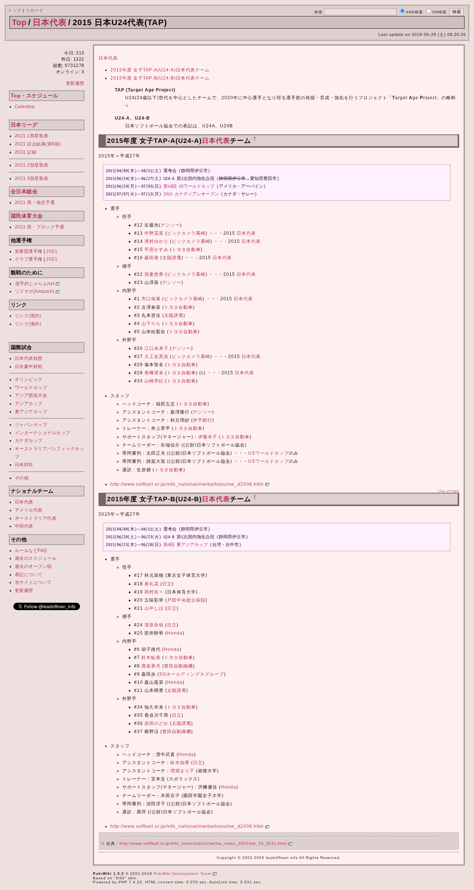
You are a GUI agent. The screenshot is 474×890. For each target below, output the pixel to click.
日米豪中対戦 (29, 366)
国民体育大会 (27, 216)
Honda (175, 633)
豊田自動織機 (178, 666)
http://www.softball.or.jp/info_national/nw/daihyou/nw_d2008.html (187, 484)
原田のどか (156, 723)
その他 (22, 478)
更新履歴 (75, 83)
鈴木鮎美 (151, 657)
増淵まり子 (182, 770)
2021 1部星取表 (32, 135)
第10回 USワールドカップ (188, 186)
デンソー (170, 225)
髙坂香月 (151, 666)
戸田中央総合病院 (186, 600)
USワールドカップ (268, 453)
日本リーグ (24, 125)
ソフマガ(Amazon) (35, 291)
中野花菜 (154, 233)
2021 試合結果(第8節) (38, 144)
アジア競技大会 (31, 395)
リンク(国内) (28, 315)
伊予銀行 (202, 420)
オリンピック (29, 379)
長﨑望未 (154, 372)
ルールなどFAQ (31, 550)
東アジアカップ (31, 411)
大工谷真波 (156, 356)
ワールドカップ (31, 387)
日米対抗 (24, 464)
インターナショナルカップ (42, 432)
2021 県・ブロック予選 (39, 227)
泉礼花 (151, 583)
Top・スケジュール (35, 95)
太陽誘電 (171, 257)
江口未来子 (156, 348)
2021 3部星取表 (32, 178)
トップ (14, 10)
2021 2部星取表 (32, 165)
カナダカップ (29, 440)
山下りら (151, 323)
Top (19, 22)
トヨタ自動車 (186, 249)
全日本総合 (24, 191)
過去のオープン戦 (33, 566)
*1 (126, 106)
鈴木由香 (180, 762)
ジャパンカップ (31, 424)
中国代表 (24, 526)
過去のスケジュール (36, 558)
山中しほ (154, 608)
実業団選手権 (29, 251)
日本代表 (50, 22)
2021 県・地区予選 (35, 202)
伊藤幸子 (207, 436)
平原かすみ (156, 249)
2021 (51, 251)
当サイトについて (33, 582)
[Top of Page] (448, 491)
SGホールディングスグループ (191, 674)
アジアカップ (29, 403)
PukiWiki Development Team (183, 873)
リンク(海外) (28, 324)
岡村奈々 (154, 592)
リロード (35, 10)
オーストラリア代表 (36, 518)
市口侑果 (151, 298)
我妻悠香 (154, 274)
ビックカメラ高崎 (186, 233)
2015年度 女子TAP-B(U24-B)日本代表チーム (160, 78)
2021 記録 (26, 152)
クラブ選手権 (29, 259)
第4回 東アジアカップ (185, 544)
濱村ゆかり (156, 241)
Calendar (25, 106)
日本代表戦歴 (29, 358)
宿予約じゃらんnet (35, 283)
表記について (29, 574)
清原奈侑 (154, 625)
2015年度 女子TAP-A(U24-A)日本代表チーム (160, 70)
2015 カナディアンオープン (191, 194)
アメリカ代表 (29, 510)
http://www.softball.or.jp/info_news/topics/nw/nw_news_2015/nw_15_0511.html (204, 843)
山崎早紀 (154, 381)
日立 (167, 583)
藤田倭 (151, 257)
